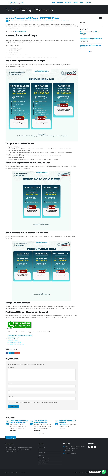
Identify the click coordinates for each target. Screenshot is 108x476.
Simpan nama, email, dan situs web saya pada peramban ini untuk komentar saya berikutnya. (33, 402)
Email (18, 353)
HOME (53, 2)
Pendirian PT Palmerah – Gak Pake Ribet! (67, 421)
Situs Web (10, 396)
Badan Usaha (30, 20)
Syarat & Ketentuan (98, 472)
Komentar (11, 367)
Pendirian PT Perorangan (44, 457)
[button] (39, 433)
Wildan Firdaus (15, 20)
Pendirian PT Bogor (12, 339)
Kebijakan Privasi (88, 472)
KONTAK (75, 2)
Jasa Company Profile (20, 31)
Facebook (7, 353)
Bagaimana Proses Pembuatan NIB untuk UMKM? (20, 335)
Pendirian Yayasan (43, 463)
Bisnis (34, 20)
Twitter (10, 353)
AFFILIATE (88, 2)
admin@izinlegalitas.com (71, 453)
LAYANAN (60, 2)
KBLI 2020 (68, 2)
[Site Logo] (15, 3)
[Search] (100, 18)
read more (12, 430)
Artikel (22, 20)
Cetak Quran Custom (13, 337)
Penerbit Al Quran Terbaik (14, 342)
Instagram (92, 447)
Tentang (81, 472)
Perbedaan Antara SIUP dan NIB (16, 344)
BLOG (81, 2)
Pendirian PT (41, 455)
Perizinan (48, 20)
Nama (10, 384)
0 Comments (66, 20)
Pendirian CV (42, 452)
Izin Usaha (39, 20)
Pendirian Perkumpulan (44, 460)
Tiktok (95, 447)
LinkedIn (12, 353)
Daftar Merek (42, 447)
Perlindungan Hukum (56, 20)
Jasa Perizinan (62, 424)
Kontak (76, 472)
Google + (15, 353)
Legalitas (44, 20)
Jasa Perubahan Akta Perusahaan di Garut (40, 421)
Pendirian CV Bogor (13, 340)
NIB (39, 450)
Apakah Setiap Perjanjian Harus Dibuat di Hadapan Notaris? (19, 421)
